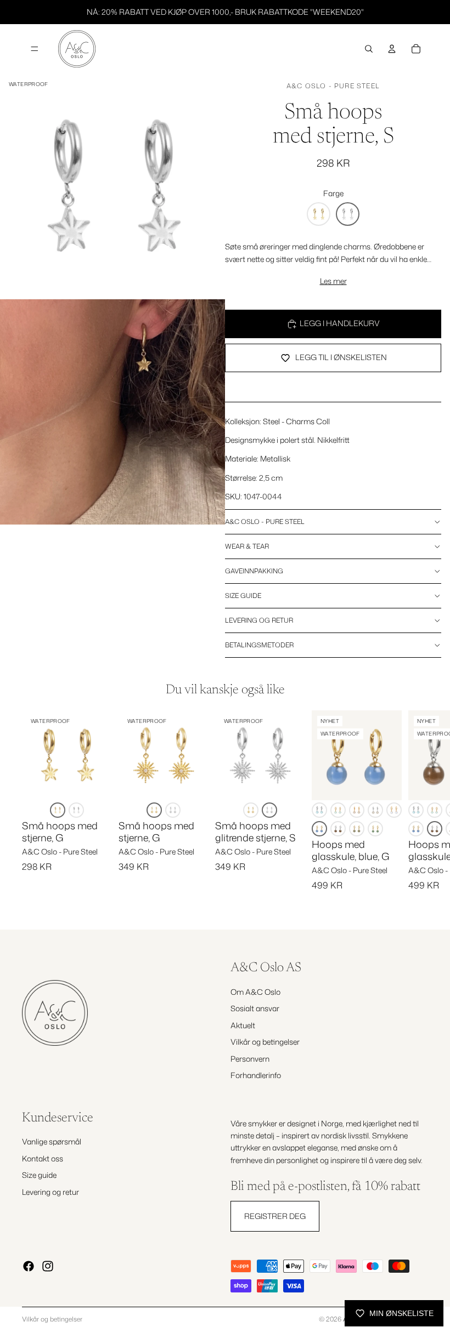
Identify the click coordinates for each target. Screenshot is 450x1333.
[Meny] (34, 48)
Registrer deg (275, 1216)
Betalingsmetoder (259, 645)
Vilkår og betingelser (265, 1042)
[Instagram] (47, 1266)
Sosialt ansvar (254, 1009)
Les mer (333, 281)
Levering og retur (259, 620)
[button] (318, 214)
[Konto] (392, 49)
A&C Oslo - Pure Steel (333, 85)
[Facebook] (28, 1266)
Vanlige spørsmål (51, 1142)
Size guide (243, 595)
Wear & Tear (247, 546)
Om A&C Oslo (255, 992)
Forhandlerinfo (255, 1075)
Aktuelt (242, 1025)
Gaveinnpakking (254, 571)
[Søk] (369, 49)
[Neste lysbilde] (416, 811)
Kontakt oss (42, 1158)
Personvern (249, 1058)
